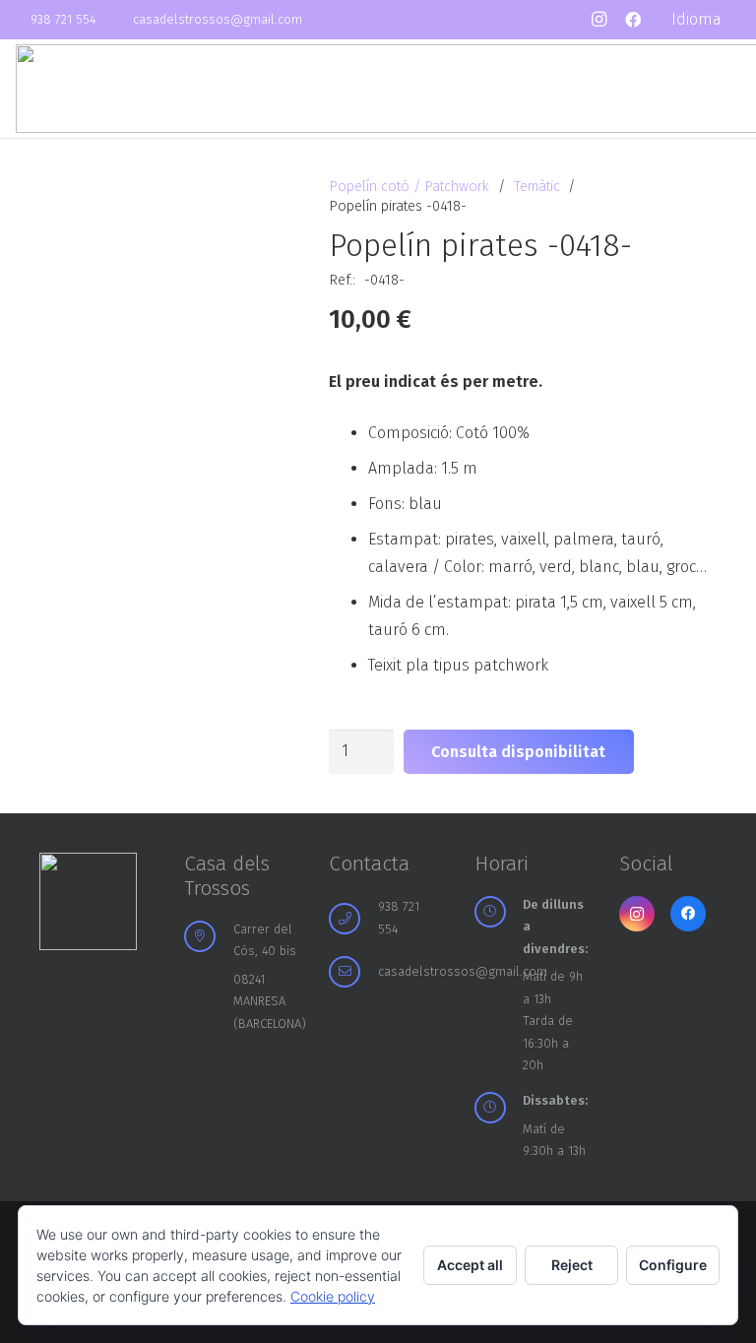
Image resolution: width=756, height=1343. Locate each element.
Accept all (470, 1264)
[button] (706, 19)
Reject (572, 1264)
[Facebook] (633, 19)
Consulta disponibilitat (518, 751)
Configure (673, 1264)
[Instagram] (598, 19)
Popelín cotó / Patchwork (409, 186)
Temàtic (537, 186)
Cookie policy (332, 1296)
